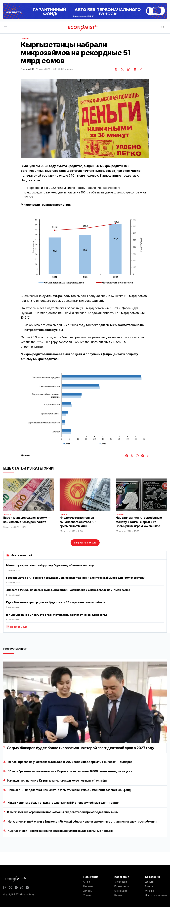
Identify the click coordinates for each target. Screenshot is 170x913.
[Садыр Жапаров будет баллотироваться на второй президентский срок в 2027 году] (85, 702)
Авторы (87, 891)
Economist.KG (27, 69)
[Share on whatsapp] (128, 69)
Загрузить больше (85, 542)
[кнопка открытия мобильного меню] (5, 27)
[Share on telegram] (134, 69)
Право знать (121, 886)
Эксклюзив (120, 881)
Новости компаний (156, 895)
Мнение (149, 891)
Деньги (25, 38)
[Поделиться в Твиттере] (122, 69)
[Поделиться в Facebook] (116, 69)
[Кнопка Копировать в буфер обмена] (140, 69)
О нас (86, 881)
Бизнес (118, 895)
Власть (149, 886)
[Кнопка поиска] (163, 27)
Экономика (120, 891)
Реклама (88, 886)
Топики (87, 895)
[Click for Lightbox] (85, 252)
